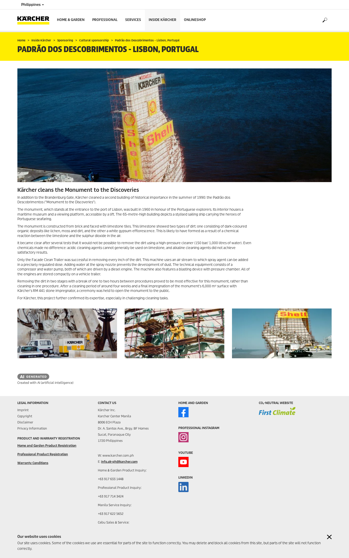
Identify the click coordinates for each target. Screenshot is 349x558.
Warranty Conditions (32, 463)
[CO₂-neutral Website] (277, 414)
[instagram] (183, 437)
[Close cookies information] (329, 537)
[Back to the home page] (35, 20)
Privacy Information (32, 428)
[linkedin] (183, 487)
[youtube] (183, 462)
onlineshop (195, 20)
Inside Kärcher (162, 20)
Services (133, 20)
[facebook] (183, 412)
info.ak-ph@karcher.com (119, 462)
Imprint (23, 410)
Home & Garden (71, 20)
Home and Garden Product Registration (46, 445)
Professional (105, 20)
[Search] (325, 20)
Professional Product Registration (42, 454)
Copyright (24, 416)
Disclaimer (25, 422)
